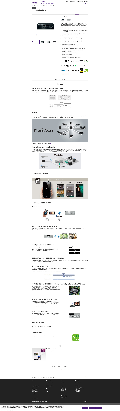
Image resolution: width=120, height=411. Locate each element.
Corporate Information (78, 382)
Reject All (91, 407)
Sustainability (77, 391)
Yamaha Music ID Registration (65, 393)
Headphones (33, 392)
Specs (81, 13)
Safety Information (63, 390)
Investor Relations (77, 390)
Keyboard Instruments (35, 383)
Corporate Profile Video (78, 383)
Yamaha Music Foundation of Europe (51, 383)
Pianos (33, 382)
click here (35, 408)
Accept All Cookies (99, 407)
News (47, 388)
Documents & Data (63, 389)
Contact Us (62, 382)
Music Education (48, 380)
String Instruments (34, 389)
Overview (77, 13)
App (63, 79)
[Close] (118, 408)
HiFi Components (46, 5)
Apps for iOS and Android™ (35, 398)
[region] (60, 408)
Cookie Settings (85, 407)
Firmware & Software (63, 388)
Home (32, 5)
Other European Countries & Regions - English (77, 1)
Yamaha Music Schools (49, 382)
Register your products (64, 396)
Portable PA (33, 393)
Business (85, 1)
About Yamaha (77, 380)
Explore (52, 3)
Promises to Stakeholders (78, 388)
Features (56, 79)
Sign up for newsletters (64, 395)
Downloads (48, 3)
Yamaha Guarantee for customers (65, 383)
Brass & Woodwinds (34, 388)
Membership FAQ (63, 397)
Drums (33, 387)
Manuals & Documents (64, 387)
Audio (35, 5)
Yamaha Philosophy (78, 387)
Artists (47, 391)
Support (67, 1)
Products (42, 3)
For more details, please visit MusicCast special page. (41, 143)
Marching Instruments (35, 391)
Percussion (33, 390)
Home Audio (43, 1)
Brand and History (77, 389)
